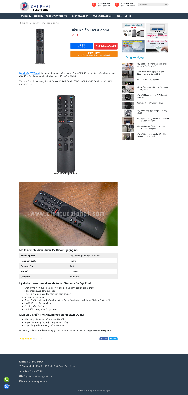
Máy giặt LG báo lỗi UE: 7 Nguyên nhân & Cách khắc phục (150, 127)
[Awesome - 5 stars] (31, 339)
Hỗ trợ (81, 46)
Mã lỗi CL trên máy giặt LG (147, 79)
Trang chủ (26, 16)
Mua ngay (94, 54)
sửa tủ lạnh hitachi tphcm (156, 151)
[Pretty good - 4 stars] (28, 339)
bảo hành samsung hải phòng (143, 160)
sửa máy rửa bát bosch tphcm (150, 157)
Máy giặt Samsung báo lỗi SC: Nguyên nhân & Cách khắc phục (152, 119)
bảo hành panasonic (47, 347)
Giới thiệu (38, 16)
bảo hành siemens (146, 148)
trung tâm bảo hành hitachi (151, 145)
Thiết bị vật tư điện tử (56, 16)
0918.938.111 (126, 3)
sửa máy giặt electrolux (131, 154)
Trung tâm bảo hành (102, 16)
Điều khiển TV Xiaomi (29, 73)
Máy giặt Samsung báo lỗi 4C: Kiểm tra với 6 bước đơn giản (151, 135)
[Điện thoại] (6, 379)
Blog (119, 16)
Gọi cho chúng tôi (107, 46)
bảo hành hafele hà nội (156, 344)
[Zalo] (6, 386)
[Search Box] (166, 4)
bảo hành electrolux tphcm (153, 154)
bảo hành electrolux (61, 344)
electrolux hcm (109, 344)
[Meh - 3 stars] (25, 339)
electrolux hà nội (93, 344)
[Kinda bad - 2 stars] (23, 339)
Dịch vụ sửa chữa (80, 16)
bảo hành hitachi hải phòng (134, 151)
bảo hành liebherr (66, 347)
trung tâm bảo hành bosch (130, 344)
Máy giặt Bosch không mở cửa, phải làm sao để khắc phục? (151, 65)
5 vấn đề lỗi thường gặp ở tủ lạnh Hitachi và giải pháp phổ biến (150, 73)
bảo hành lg (78, 344)
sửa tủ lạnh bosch (27, 347)
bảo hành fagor (161, 148)
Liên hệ (128, 16)
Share (105, 339)
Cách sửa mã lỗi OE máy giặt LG (149, 103)
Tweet (114, 339)
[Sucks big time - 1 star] (20, 339)
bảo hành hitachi (43, 344)
